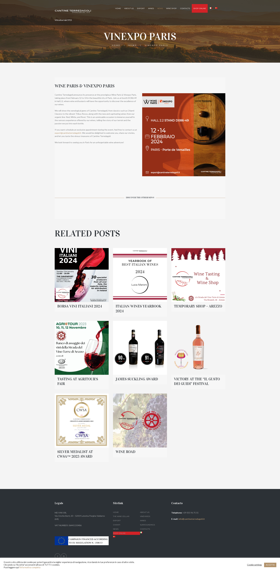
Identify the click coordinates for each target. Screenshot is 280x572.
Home (118, 8)
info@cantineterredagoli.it (191, 519)
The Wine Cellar (121, 516)
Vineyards (145, 516)
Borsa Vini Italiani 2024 (79, 306)
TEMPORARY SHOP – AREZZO (198, 306)
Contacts (185, 8)
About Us (129, 8)
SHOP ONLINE (199, 8)
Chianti (116, 525)
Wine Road (125, 452)
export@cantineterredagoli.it (68, 133)
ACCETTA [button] (270, 565)
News (160, 8)
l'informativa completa (29, 567)
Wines (151, 8)
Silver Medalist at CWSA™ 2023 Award (75, 454)
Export (141, 8)
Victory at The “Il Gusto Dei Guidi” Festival (197, 381)
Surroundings (147, 525)
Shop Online (119, 533)
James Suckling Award (137, 379)
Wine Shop (171, 8)
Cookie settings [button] (254, 565)
